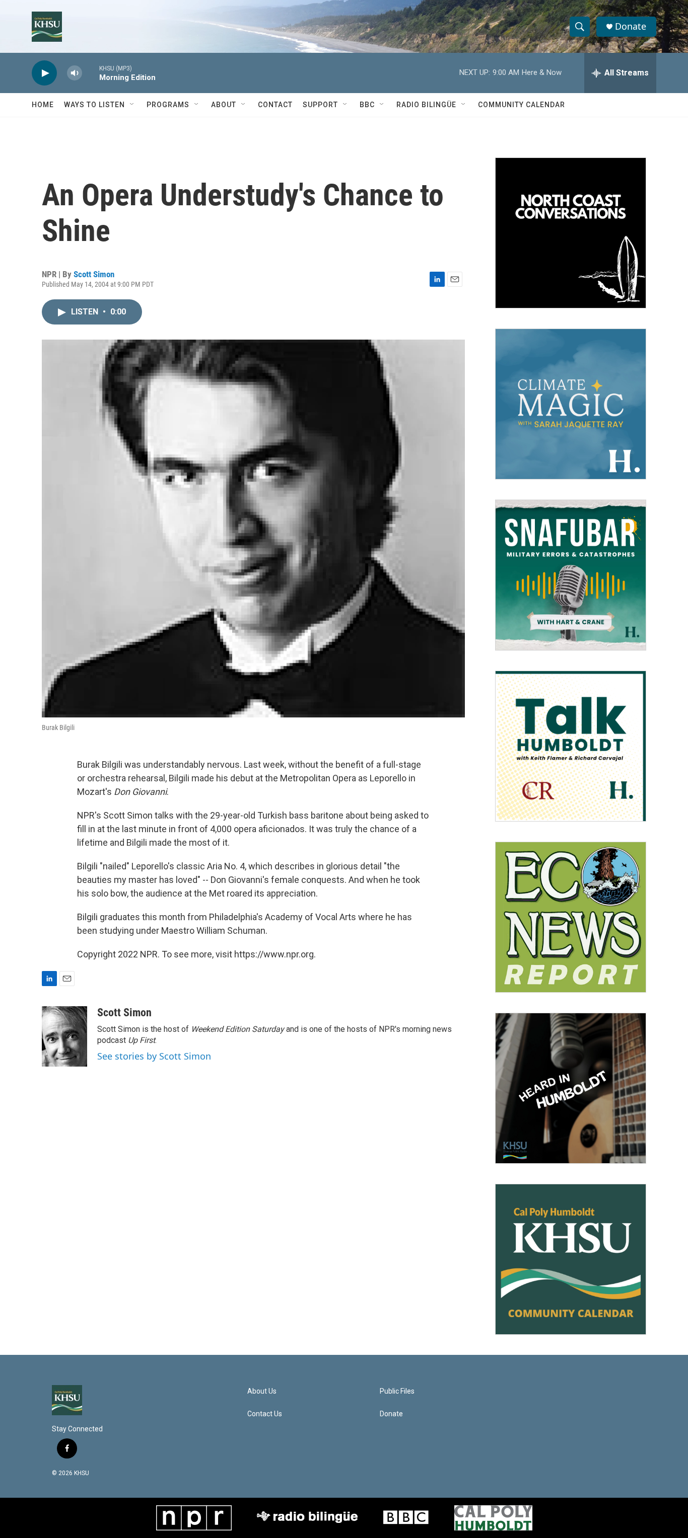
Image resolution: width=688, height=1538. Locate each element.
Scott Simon (94, 274)
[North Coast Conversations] (571, 233)
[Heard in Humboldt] (571, 1088)
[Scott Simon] (64, 1036)
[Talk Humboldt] (571, 746)
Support (320, 105)
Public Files (397, 1391)
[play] (44, 73)
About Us (262, 1391)
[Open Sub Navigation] (132, 105)
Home (43, 105)
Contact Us (264, 1414)
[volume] (74, 73)
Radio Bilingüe (426, 105)
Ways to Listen (94, 105)
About (223, 105)
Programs (168, 105)
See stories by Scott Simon (154, 1056)
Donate (630, 26)
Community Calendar (521, 105)
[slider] (90, 72)
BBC (367, 105)
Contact (275, 105)
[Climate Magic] (571, 404)
